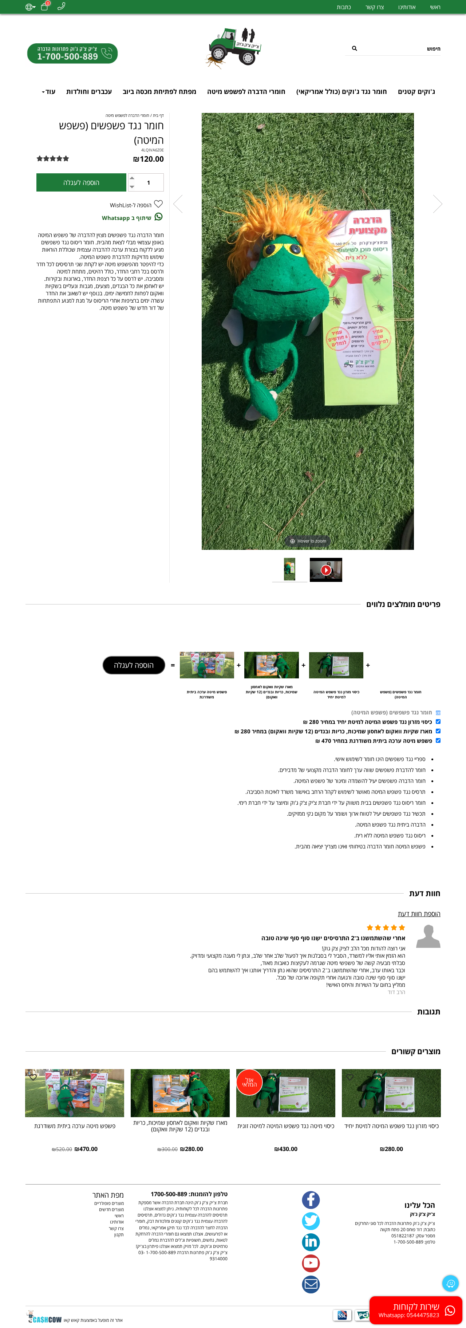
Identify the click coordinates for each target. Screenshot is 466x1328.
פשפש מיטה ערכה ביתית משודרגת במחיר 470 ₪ (373, 740)
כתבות (344, 7)
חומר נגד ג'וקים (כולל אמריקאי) (341, 91)
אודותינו (406, 7)
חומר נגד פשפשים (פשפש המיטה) (391, 712)
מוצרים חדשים (111, 1209)
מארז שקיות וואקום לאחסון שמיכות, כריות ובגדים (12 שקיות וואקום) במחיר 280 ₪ (333, 731)
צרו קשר (375, 7)
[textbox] (388, 1215)
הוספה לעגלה (134, 665)
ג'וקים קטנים (416, 91)
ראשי (435, 7)
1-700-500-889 (408, 1242)
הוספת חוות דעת (419, 913)
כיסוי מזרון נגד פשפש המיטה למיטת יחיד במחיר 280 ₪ (367, 721)
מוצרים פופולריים (109, 1203)
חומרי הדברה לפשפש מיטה (246, 91)
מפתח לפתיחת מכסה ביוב (159, 91)
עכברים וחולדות (89, 91)
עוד (50, 91)
